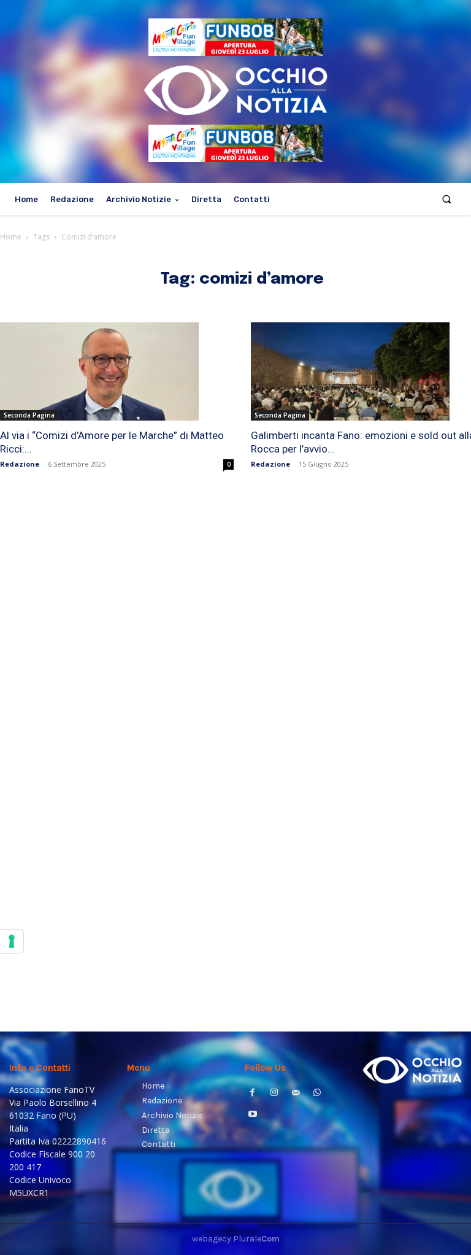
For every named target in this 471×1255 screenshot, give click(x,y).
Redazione (19, 463)
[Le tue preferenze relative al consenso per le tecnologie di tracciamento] (11, 941)
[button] (446, 199)
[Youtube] (252, 1115)
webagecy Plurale (236, 1239)
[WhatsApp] (317, 1094)
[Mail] (295, 1094)
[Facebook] (252, 1094)
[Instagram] (273, 1094)
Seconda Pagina (29, 415)
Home (10, 236)
